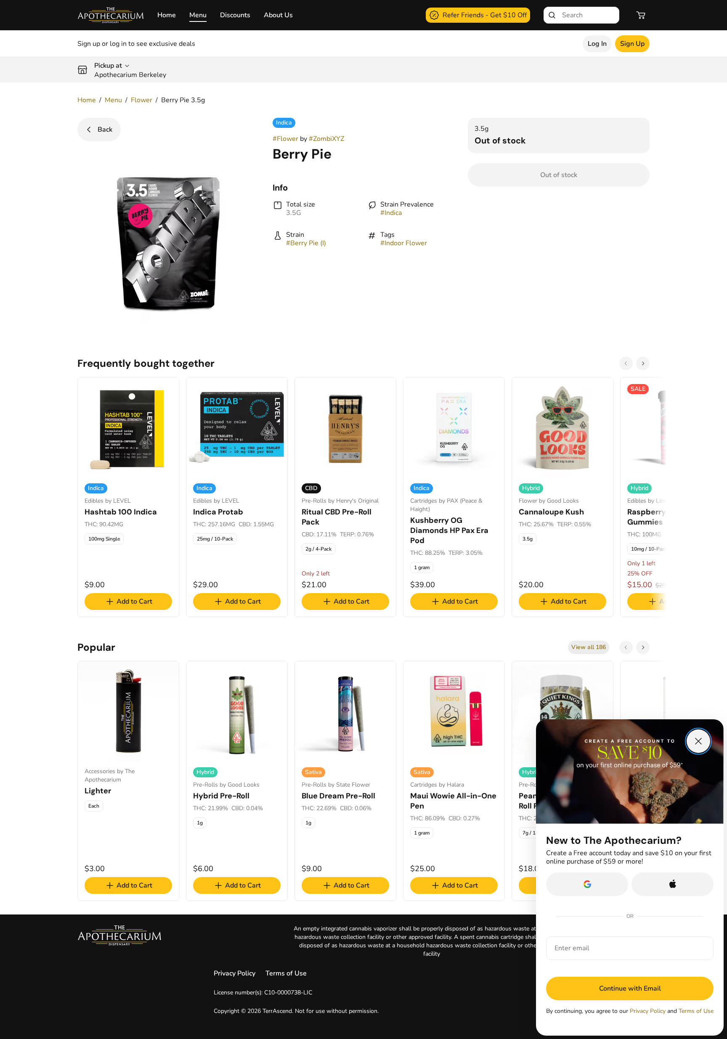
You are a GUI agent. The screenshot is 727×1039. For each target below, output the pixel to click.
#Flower (285, 138)
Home (166, 15)
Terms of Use (286, 973)
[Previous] (626, 363)
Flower (141, 100)
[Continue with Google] (587, 884)
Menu (198, 15)
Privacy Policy (234, 973)
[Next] (643, 363)
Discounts (235, 15)
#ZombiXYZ (326, 138)
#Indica (391, 212)
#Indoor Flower (403, 243)
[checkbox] (104, 538)
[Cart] (641, 15)
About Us (278, 15)
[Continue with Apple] (672, 884)
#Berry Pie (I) (306, 243)
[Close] (698, 741)
